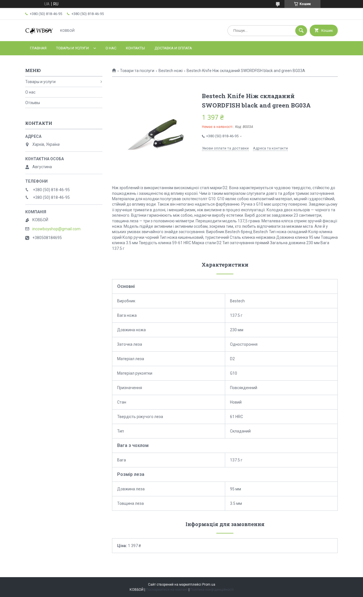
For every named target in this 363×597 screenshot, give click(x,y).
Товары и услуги (72, 48)
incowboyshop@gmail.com (56, 229)
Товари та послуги (137, 70)
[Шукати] (301, 30)
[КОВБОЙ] (39, 33)
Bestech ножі (171, 70)
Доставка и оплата (173, 48)
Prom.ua (208, 585)
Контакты (135, 48)
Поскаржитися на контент (167, 590)
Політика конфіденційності (212, 590)
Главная (38, 48)
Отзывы (32, 102)
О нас (110, 48)
